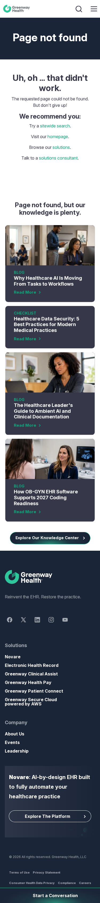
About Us (14, 733)
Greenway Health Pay (28, 682)
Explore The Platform (47, 816)
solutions (61, 147)
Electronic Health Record (31, 665)
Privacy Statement (46, 872)
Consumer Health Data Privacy (32, 883)
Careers (85, 883)
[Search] (79, 9)
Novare (13, 656)
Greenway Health (17, 9)
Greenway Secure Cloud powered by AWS (31, 701)
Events (12, 742)
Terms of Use (19, 872)
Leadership (17, 751)
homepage (57, 136)
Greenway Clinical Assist (31, 674)
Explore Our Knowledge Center (47, 537)
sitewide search (55, 126)
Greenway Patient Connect (34, 691)
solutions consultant (58, 158)
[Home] (50, 577)
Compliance (67, 883)
